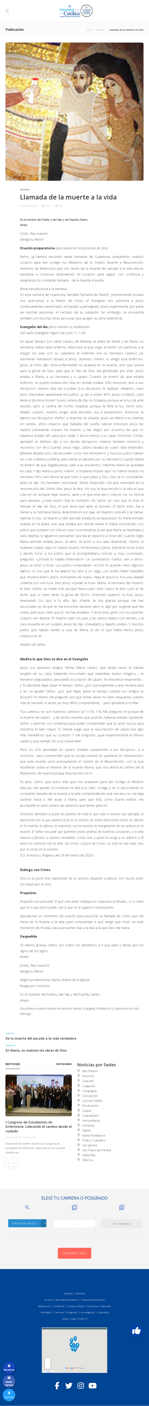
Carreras (59, 1312)
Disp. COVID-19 (79, 1318)
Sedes (65, 1318)
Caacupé (88, 1081)
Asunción (88, 1076)
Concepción (90, 1096)
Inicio (88, 29)
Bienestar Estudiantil (66, 1299)
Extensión (103, 1312)
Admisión (80, 1293)
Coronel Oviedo (92, 1101)
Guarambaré (90, 1116)
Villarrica (87, 1160)
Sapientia (106, 1306)
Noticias (68, 1293)
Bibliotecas (44, 1306)
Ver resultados (121, 1223)
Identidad (100, 29)
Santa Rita (88, 1155)
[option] (38, 1115)
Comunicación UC (13, 1137)
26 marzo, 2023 (30, 205)
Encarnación (90, 1106)
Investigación (88, 1312)
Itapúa (86, 1130)
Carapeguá (89, 1091)
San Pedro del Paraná (96, 1150)
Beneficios (9, 1370)
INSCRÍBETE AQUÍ (74, 1253)
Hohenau (88, 1125)
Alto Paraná (90, 1071)
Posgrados (72, 1312)
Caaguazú (88, 1086)
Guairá (86, 1111)
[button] (136, 1330)
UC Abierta (58, 1306)
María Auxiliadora (93, 1135)
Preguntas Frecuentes (93, 1299)
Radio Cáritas (9, 1383)
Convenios (92, 1306)
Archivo (48, 1299)
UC (21, 205)
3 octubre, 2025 (29, 1137)
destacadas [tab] (64, 1064)
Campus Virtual (76, 1306)
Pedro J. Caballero (93, 1140)
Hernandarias (91, 1121)
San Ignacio (89, 1145)
